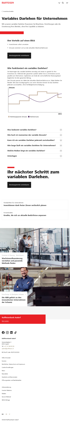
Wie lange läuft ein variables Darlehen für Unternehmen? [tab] (31, 145)
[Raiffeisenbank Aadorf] (7, 2)
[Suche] (62, 2)
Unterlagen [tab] (12, 156)
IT (9, 414)
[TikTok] (15, 332)
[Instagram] (7, 332)
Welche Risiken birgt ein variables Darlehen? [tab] (26, 151)
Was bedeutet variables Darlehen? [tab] (21, 130)
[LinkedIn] (11, 332)
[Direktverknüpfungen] (59, 2)
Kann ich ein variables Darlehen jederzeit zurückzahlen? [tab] (31, 140)
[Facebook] (3, 332)
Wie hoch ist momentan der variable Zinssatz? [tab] (27, 135)
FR (6, 414)
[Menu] (67, 2)
